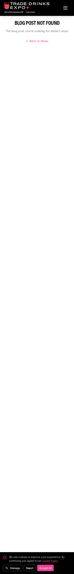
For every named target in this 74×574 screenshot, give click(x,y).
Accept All (45, 568)
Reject (29, 568)
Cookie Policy (50, 560)
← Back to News (37, 41)
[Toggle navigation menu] (65, 8)
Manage (15, 568)
